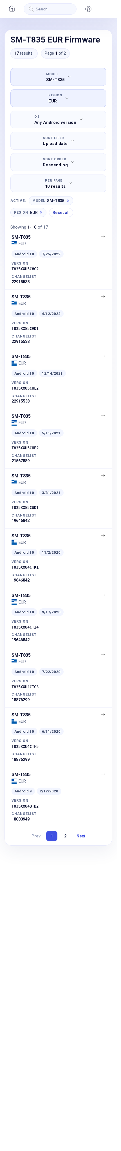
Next (81, 836)
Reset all (61, 212)
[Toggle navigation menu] (104, 9)
